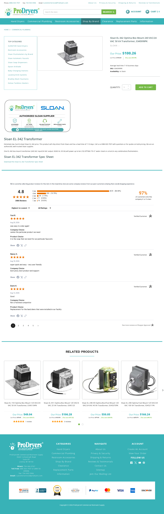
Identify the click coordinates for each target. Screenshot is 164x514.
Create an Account (138, 449)
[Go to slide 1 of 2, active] (79, 424)
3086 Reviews (23, 201)
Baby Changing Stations (18, 71)
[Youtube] (140, 463)
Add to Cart (22, 383)
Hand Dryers (18, 21)
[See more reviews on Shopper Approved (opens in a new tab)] (25, 246)
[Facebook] (131, 463)
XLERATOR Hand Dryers (18, 46)
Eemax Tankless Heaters (18, 83)
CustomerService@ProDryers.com (55, 3)
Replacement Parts (126, 21)
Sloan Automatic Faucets (18, 58)
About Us (92, 3)
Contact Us (100, 465)
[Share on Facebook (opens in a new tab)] (18, 246)
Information (146, 21)
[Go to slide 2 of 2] (82, 424)
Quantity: (115, 87)
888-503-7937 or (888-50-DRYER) (26, 470)
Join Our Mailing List (100, 474)
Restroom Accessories (67, 21)
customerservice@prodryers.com (26, 476)
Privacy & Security (107, 3)
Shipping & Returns (127, 3)
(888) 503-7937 (14, 3)
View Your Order (137, 453)
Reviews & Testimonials (149, 3)
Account (136, 12)
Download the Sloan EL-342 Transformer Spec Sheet (23, 162)
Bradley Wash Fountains (18, 79)
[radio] (82, 191)
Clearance (107, 21)
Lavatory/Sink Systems (17, 75)
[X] (135, 463)
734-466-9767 (26, 466)
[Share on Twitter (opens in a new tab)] (21, 245)
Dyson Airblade (14, 67)
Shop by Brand (91, 21)
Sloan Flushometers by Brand (20, 54)
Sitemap (100, 469)
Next (163, 390)
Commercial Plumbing (40, 21)
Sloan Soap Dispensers (17, 62)
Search (108, 12)
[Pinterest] (144, 463)
